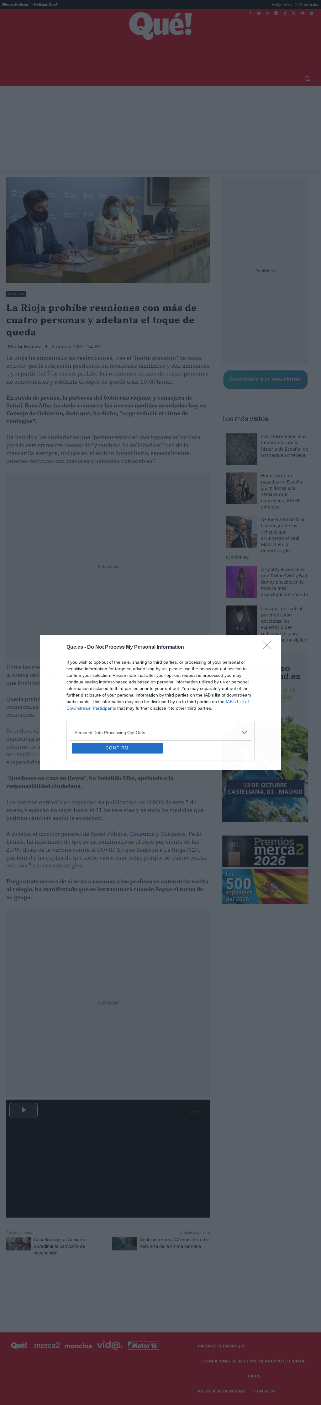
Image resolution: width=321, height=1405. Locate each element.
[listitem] (160, 687)
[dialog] (160, 702)
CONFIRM (117, 793)
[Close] (269, 602)
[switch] (238, 701)
